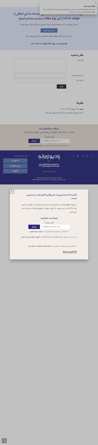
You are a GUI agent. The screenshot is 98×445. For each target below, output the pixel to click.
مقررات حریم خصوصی (36, 232)
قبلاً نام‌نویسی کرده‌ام (70, 251)
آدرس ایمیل (49, 223)
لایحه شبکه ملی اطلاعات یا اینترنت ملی (39, 246)
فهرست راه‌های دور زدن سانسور (30, 237)
